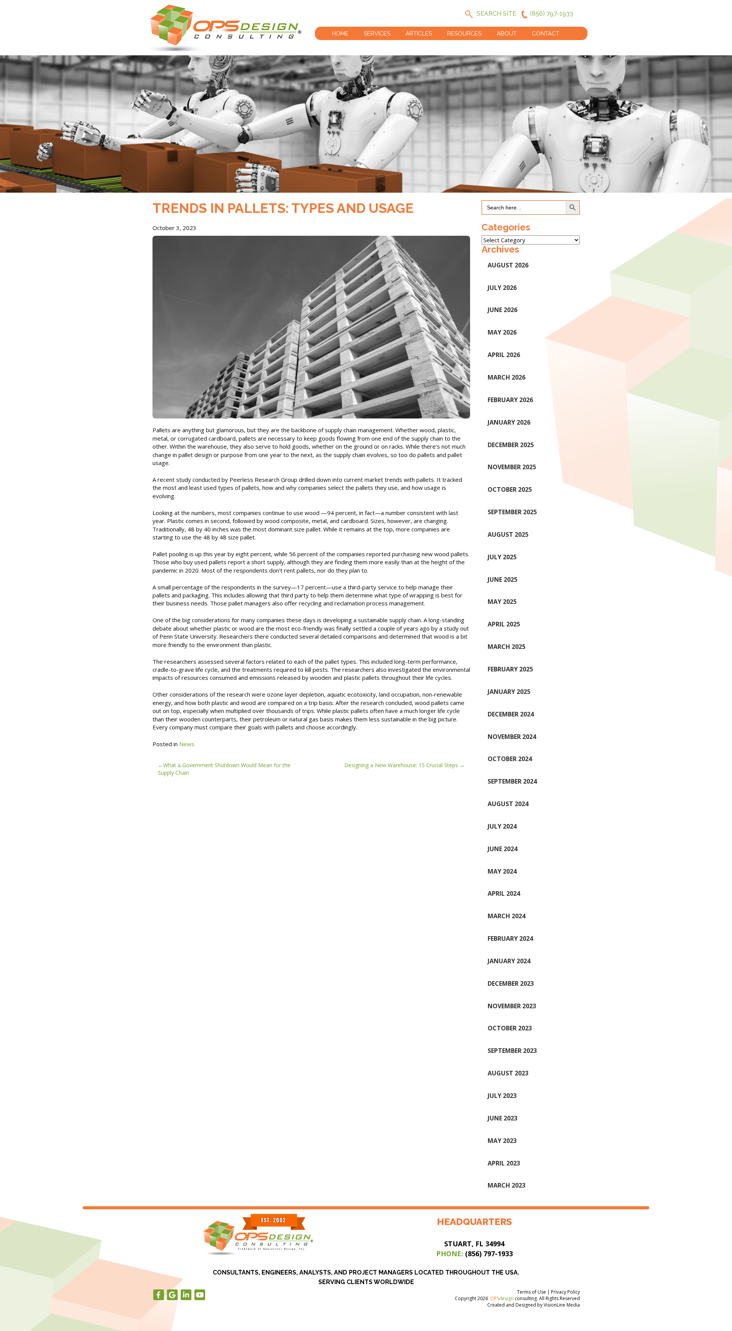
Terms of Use (531, 1292)
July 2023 (502, 1095)
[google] (172, 1294)
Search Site (496, 13)
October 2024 (510, 759)
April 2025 (504, 624)
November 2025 (512, 467)
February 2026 (510, 400)
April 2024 (504, 893)
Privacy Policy (565, 1292)
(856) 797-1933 (551, 13)
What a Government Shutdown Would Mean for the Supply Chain (224, 768)
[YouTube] (199, 1294)
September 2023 (512, 1050)
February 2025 (510, 669)
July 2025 (502, 557)
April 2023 (504, 1163)
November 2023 (512, 1006)
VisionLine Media (562, 1305)
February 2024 (510, 938)
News (186, 744)
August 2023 (508, 1073)
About (507, 33)
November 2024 (512, 736)
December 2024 (511, 714)
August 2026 (508, 265)
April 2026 (504, 355)
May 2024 (502, 871)
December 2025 (511, 445)
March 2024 (506, 916)
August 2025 (508, 534)
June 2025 (502, 579)
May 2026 (502, 332)
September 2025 (512, 512)
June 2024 (502, 849)
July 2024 (502, 826)
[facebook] (158, 1294)
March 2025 (506, 646)
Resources (464, 33)
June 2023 (502, 1118)
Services (377, 33)
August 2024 (508, 804)
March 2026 (506, 377)
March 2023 (506, 1185)
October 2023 (510, 1028)
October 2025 (510, 489)
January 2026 (509, 422)
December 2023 (511, 983)
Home (340, 33)
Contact (545, 33)
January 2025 (509, 691)
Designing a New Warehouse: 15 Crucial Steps (401, 765)
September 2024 (512, 781)
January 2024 (509, 961)
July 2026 (502, 287)
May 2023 (502, 1140)
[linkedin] (186, 1294)
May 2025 (502, 601)
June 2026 (502, 310)
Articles (419, 33)
